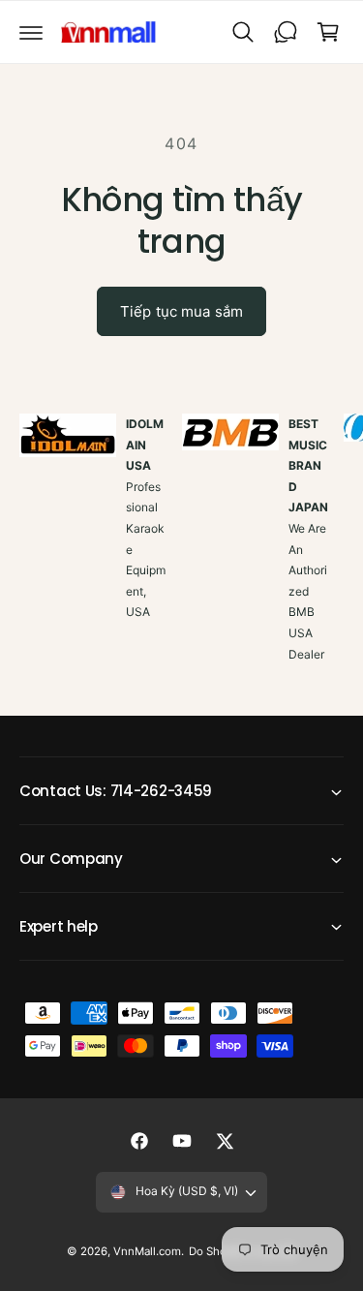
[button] (31, 32)
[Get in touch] (285, 32)
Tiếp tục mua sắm (181, 311)
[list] (181, 560)
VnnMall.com (147, 1251)
